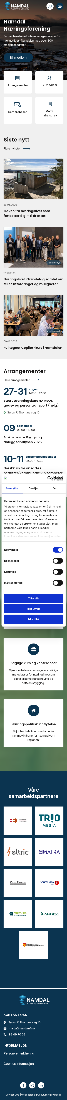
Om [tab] (55, 488)
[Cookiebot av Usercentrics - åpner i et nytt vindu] (48, 478)
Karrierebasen (17, 112)
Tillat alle (33, 598)
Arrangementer (17, 85)
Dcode (57, 1094)
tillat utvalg (33, 608)
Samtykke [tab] (12, 488)
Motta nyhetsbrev (49, 113)
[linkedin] (41, 1085)
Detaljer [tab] (33, 488)
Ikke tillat (33, 619)
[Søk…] (50, 6)
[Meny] (59, 6)
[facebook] (23, 1085)
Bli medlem (49, 85)
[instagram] (32, 1085)
